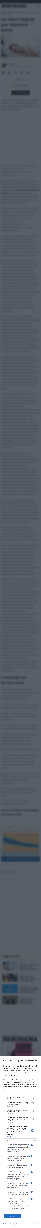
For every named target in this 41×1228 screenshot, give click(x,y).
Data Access (20, 1224)
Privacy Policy (33, 1224)
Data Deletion (8, 1224)
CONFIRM (12, 1216)
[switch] (32, 1103)
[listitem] (20, 1098)
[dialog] (20, 1142)
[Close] (37, 1061)
